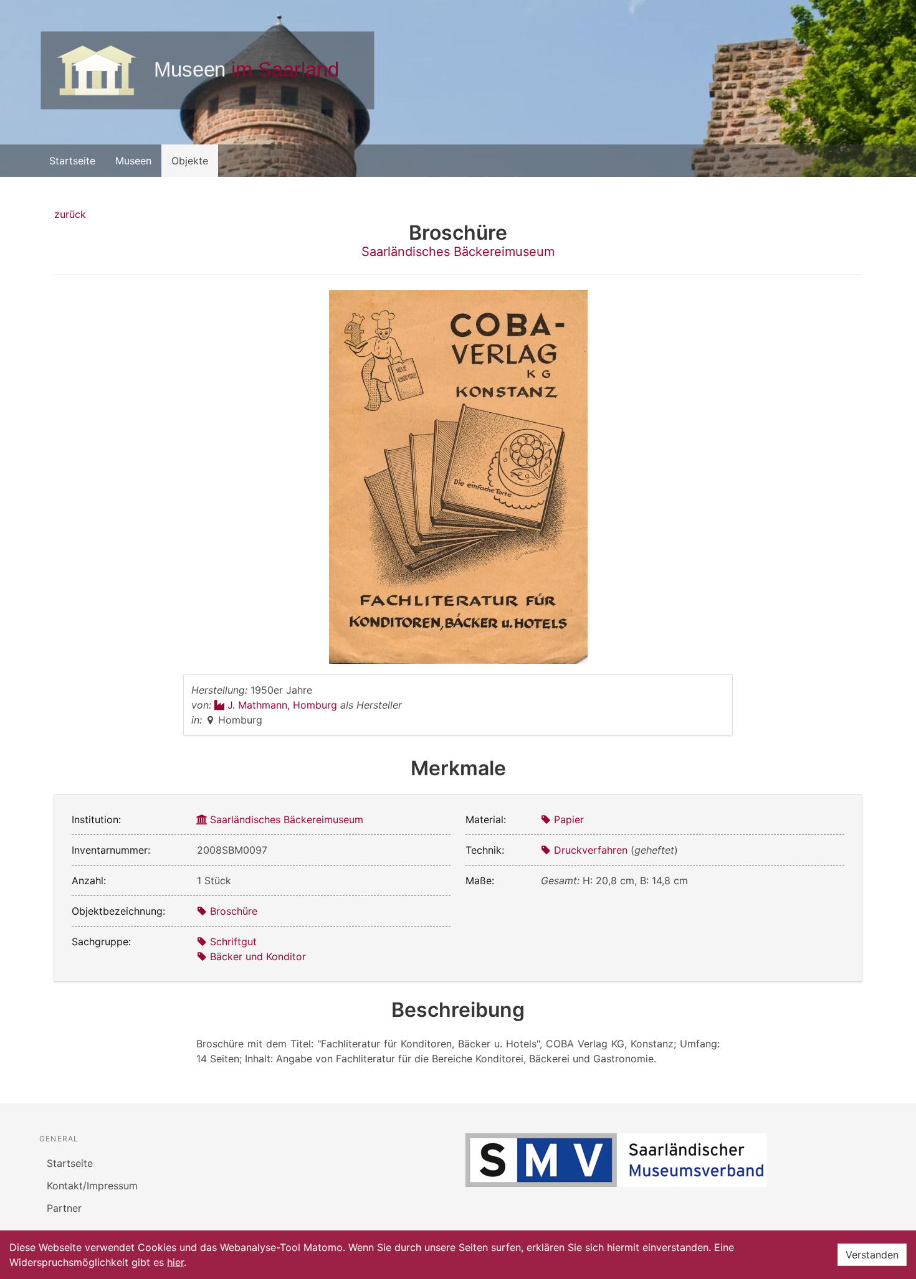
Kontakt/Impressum (92, 1185)
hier (175, 1262)
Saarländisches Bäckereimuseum (458, 251)
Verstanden (872, 1254)
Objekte (189, 160)
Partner (64, 1208)
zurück (70, 214)
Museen (133, 160)
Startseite (72, 160)
